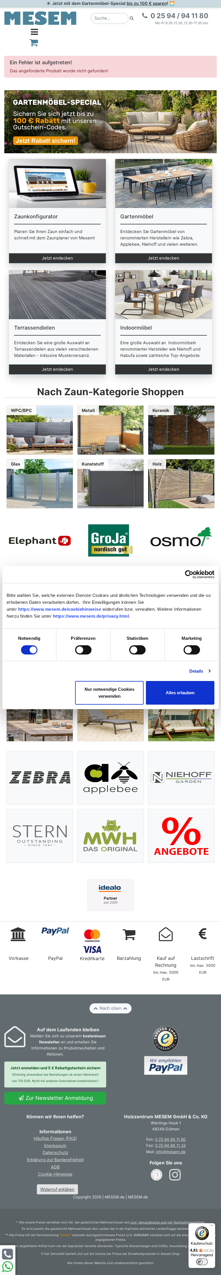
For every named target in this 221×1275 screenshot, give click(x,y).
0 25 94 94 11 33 (170, 1145)
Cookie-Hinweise (55, 1174)
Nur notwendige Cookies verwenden (109, 693)
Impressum (55, 1145)
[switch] (83, 649)
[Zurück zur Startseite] (40, 17)
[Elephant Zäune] (40, 540)
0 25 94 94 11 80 (170, 1139)
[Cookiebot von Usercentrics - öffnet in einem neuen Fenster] (189, 574)
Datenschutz (55, 1152)
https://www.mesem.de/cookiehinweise (59, 609)
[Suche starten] (131, 18)
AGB (55, 1167)
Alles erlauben (180, 692)
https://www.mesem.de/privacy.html (91, 616)
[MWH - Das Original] (111, 835)
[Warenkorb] (34, 42)
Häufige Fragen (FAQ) (55, 1138)
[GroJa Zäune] (110, 540)
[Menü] (211, 1226)
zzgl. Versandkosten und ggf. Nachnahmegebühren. (167, 1222)
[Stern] (40, 835)
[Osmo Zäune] (181, 540)
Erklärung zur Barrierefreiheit (55, 1159)
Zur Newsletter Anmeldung (58, 1098)
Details (196, 671)
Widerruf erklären (57, 1189)
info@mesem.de (171, 1151)
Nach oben (110, 1008)
